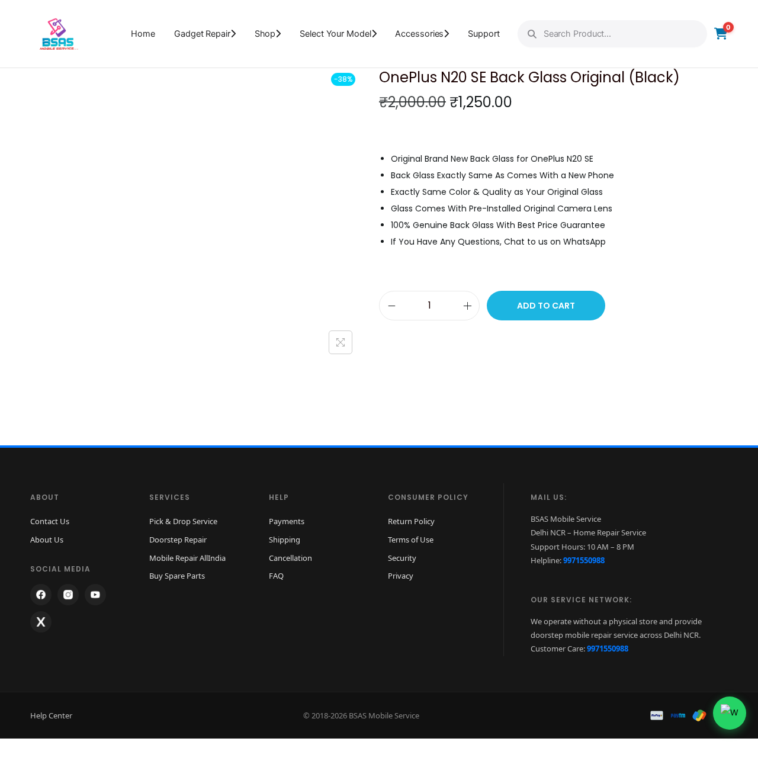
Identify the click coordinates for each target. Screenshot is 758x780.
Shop (265, 33)
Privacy (400, 575)
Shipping (284, 539)
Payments (286, 521)
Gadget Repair (202, 33)
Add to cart (546, 306)
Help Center (51, 715)
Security (402, 558)
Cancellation (290, 558)
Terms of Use (410, 539)
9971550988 (584, 560)
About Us (46, 539)
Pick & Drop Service (183, 521)
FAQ (276, 575)
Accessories (419, 33)
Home (143, 33)
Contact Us (49, 521)
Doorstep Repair (178, 539)
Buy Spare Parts (177, 575)
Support (483, 33)
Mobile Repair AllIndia (187, 558)
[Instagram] (68, 594)
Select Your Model (335, 33)
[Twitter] (41, 622)
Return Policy (411, 521)
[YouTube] (95, 594)
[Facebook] (41, 594)
